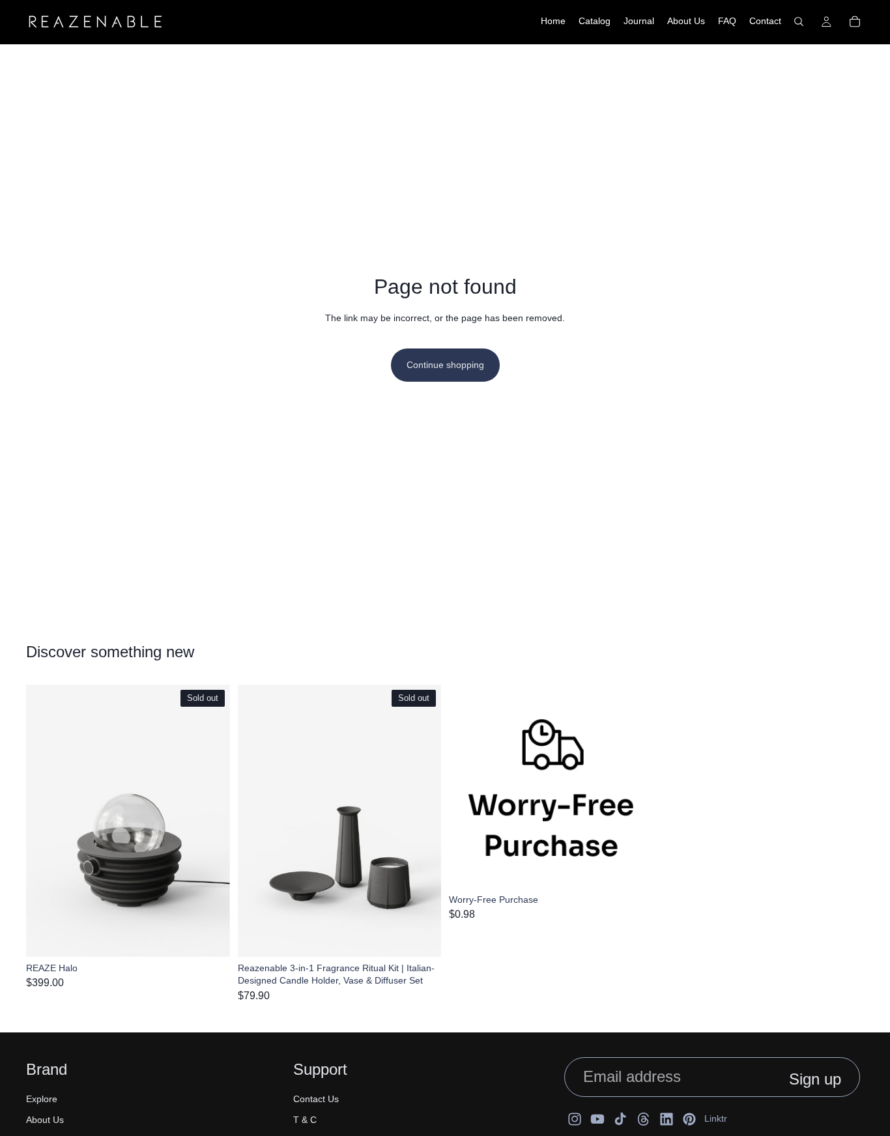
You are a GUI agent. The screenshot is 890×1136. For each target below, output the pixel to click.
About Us (45, 1120)
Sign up (815, 1079)
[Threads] (644, 1119)
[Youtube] (597, 1119)
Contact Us (316, 1099)
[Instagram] (574, 1119)
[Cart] (854, 21)
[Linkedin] (666, 1119)
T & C (305, 1120)
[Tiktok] (620, 1119)
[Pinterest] (689, 1119)
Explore (41, 1099)
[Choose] (632, 868)
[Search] (798, 21)
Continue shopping (445, 365)
